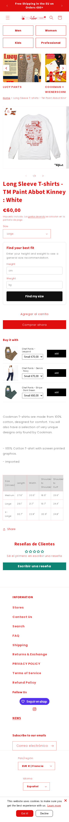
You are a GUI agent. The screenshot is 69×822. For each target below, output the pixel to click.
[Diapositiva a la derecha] (43, 176)
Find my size (34, 296)
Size (5, 226)
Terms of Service (26, 673)
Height (11, 264)
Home (6, 98)
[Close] (65, 800)
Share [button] (11, 529)
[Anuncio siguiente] (62, 6)
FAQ (15, 635)
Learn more (54, 805)
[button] (7, 17)
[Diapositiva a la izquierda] (26, 176)
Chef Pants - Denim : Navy (32, 369)
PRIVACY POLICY (26, 664)
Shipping (20, 645)
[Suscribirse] (52, 745)
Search (18, 626)
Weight (11, 278)
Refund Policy (24, 682)
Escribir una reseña (34, 566)
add (57, 353)
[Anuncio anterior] (7, 6)
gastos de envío (36, 216)
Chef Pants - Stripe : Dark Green (32, 389)
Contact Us (22, 617)
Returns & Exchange (29, 654)
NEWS (16, 718)
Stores (18, 607)
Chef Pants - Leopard (28, 350)
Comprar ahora (34, 325)
